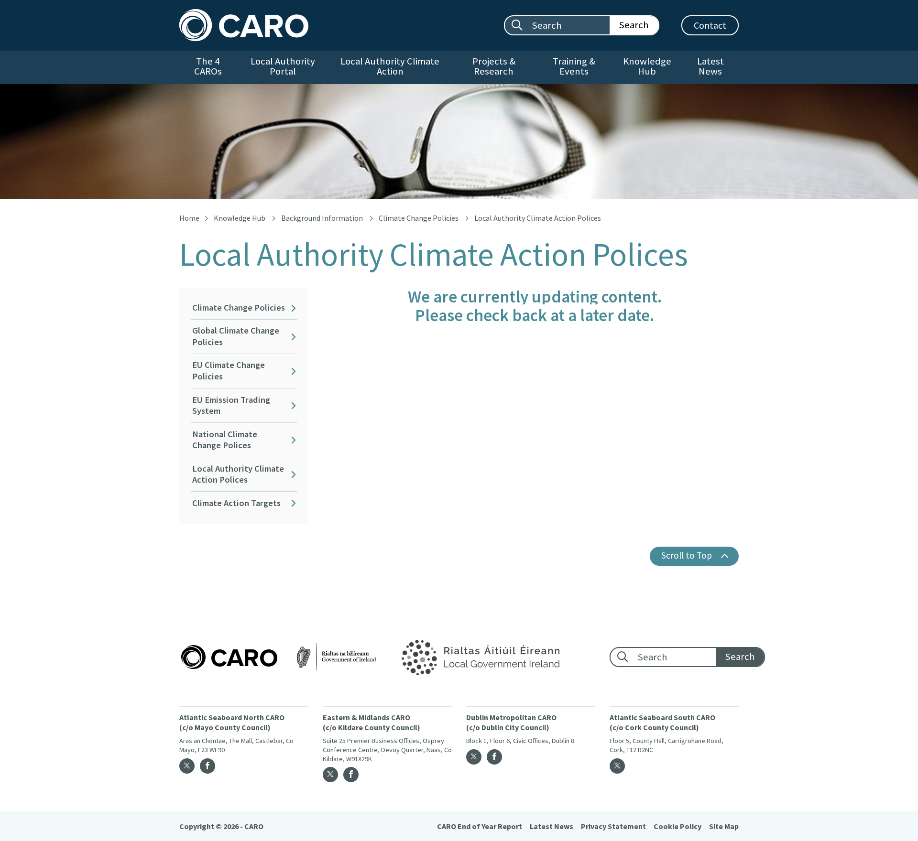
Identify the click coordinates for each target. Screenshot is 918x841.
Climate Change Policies (419, 218)
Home (189, 218)
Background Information (322, 218)
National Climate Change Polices (224, 440)
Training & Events (574, 66)
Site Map (724, 826)
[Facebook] (207, 766)
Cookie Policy (677, 826)
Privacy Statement (613, 826)
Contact (710, 25)
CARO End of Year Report (479, 826)
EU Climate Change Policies (228, 370)
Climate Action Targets (236, 502)
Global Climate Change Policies (235, 336)
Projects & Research (493, 66)
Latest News (710, 66)
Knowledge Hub (647, 66)
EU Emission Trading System (231, 405)
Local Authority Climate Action (389, 66)
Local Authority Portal (283, 66)
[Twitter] (187, 766)
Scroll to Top (686, 555)
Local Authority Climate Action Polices (238, 474)
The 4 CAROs (208, 66)
